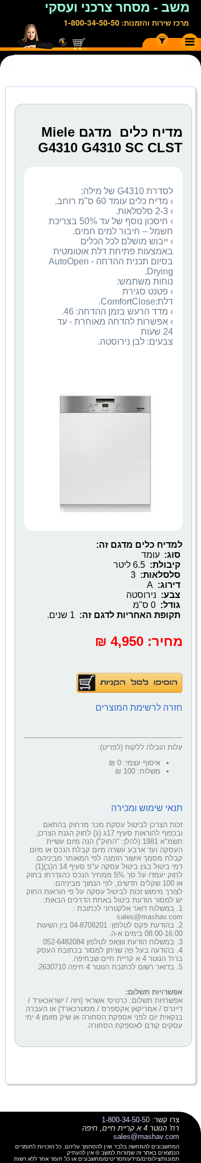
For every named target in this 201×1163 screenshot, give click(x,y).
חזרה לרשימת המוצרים (139, 707)
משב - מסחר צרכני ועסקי (117, 7)
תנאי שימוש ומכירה (147, 808)
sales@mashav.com (146, 1136)
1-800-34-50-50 (91, 22)
